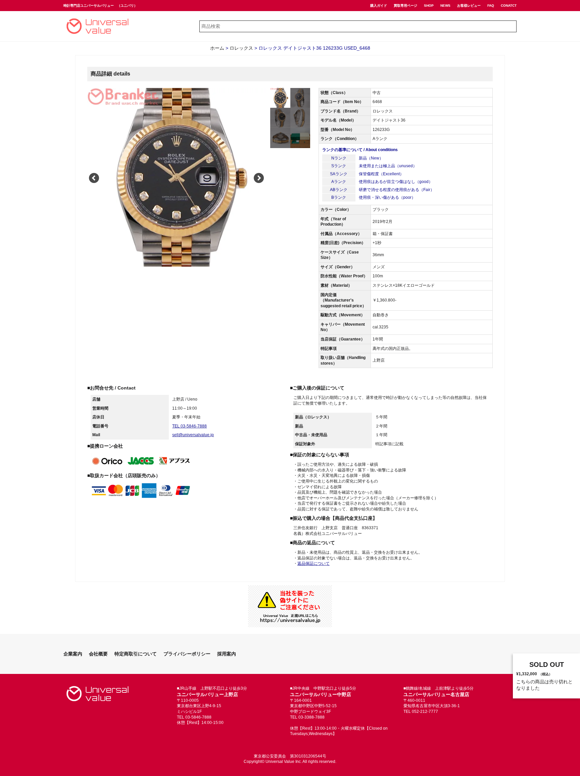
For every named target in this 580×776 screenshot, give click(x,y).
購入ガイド (378, 5)
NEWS (445, 5)
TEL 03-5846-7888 (189, 426)
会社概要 (98, 653)
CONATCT (509, 5)
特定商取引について (135, 653)
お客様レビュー (469, 5)
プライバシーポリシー (186, 653)
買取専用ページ (405, 5)
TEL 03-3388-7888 (307, 717)
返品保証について (313, 563)
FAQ (490, 5)
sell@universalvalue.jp (193, 434)
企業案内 (72, 653)
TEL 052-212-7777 (420, 711)
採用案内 (226, 653)
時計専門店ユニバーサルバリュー (88, 5)
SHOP (429, 5)
